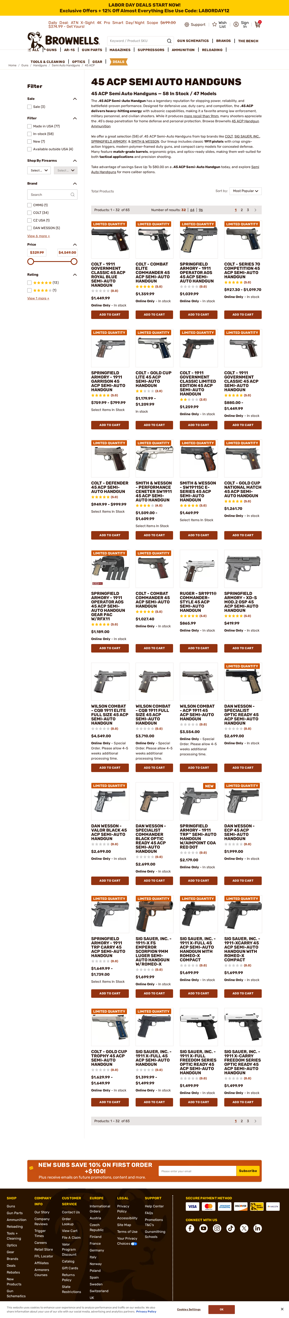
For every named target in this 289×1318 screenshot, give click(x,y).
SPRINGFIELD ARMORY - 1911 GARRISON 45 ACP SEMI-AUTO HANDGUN (108, 381)
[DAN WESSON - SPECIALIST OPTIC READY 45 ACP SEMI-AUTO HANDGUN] (243, 682)
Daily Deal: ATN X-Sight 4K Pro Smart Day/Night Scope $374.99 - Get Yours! (112, 24)
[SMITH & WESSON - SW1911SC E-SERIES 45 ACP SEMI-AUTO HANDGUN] (199, 459)
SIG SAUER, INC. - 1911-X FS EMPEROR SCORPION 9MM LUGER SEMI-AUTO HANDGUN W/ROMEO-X (154, 951)
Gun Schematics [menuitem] (193, 41)
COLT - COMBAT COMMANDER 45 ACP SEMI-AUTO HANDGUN (153, 599)
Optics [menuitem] (78, 62)
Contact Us (71, 1212)
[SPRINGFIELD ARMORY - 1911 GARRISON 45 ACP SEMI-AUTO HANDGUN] (110, 348)
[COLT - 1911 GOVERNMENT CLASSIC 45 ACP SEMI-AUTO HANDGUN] (243, 348)
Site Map (124, 1225)
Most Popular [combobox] (243, 191)
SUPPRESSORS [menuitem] (151, 50)
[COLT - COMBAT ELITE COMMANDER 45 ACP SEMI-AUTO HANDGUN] (155, 240)
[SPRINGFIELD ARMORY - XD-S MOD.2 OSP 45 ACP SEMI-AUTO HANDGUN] (243, 569)
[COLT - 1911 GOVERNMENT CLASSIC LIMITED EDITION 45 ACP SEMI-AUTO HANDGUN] (199, 348)
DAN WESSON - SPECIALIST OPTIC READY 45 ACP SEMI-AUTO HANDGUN (241, 714)
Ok (221, 1309)
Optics (12, 1245)
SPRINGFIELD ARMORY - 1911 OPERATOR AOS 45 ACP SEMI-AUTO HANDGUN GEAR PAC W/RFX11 (108, 606)
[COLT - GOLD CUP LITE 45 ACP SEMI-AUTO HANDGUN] (155, 348)
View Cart (69, 1231)
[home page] (63, 41)
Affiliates (41, 1263)
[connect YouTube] (203, 1228)
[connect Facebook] (190, 1228)
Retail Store (43, 1249)
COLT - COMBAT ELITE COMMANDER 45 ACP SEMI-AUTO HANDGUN (153, 272)
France (95, 1243)
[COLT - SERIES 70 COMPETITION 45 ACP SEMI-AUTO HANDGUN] (243, 240)
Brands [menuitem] (223, 41)
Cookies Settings (189, 1309)
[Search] (169, 40)
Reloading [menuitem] (212, 50)
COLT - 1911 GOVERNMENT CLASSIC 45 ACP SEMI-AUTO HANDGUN (241, 381)
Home (12, 65)
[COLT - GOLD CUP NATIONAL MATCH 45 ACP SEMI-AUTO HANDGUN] (243, 459)
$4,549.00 (67, 253)
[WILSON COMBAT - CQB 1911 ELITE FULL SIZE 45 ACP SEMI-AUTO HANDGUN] (110, 682)
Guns (11, 1206)
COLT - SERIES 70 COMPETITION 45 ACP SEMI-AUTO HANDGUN (242, 270)
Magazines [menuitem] (120, 50)
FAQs (149, 1213)
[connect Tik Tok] (230, 1228)
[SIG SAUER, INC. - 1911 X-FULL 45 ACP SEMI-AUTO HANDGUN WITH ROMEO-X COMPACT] (199, 914)
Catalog (68, 1261)
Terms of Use (127, 1232)
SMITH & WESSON (145, 141)
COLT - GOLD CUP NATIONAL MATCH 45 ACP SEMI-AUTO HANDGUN (242, 489)
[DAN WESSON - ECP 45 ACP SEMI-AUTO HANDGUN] (243, 801)
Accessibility (127, 1218)
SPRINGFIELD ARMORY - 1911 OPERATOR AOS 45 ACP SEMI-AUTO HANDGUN (197, 272)
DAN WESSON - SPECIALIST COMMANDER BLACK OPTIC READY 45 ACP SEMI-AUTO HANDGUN (151, 838)
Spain (94, 1277)
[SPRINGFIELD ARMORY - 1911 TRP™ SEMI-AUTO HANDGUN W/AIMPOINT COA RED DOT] (199, 801)
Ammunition (16, 1220)
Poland (95, 1271)
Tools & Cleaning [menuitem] (48, 62)
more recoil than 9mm (201, 116)
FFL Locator (43, 1256)
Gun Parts (15, 1213)
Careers (40, 1243)
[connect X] (244, 1228)
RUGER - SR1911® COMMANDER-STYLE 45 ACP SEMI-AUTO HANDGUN (198, 601)
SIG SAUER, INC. (247, 136)
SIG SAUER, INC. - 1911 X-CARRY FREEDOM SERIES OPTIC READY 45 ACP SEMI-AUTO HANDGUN (242, 1062)
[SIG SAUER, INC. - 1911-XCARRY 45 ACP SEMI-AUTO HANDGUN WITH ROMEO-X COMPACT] (243, 914)
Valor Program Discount (69, 1249)
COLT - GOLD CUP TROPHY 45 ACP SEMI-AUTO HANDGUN (109, 1057)
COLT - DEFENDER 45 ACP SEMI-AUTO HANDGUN (109, 487)
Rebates (13, 1272)
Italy (93, 1257)
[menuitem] (35, 50)
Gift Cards (70, 1268)
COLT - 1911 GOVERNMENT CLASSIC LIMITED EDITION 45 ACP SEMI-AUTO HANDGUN (198, 383)
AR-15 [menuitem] (69, 50)
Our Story (42, 1212)
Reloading (15, 1227)
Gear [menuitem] (97, 62)
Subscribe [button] (248, 1171)
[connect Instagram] (217, 1228)
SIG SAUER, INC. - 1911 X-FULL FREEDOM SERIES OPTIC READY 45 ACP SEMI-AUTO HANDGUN (198, 1062)
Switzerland (99, 1291)
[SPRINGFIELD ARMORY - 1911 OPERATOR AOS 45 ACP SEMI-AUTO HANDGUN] (199, 240)
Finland (96, 1237)
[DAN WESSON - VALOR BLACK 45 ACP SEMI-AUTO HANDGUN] (110, 801)
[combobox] (39, 170)
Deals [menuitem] (119, 62)
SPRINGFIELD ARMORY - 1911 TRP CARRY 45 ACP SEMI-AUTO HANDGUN (108, 947)
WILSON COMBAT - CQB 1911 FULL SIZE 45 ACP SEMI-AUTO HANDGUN (153, 714)
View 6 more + (38, 236)
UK (92, 1298)
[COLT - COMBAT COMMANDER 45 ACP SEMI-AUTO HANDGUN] (155, 569)
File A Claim (71, 1238)
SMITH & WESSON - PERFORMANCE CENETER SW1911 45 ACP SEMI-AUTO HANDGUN (154, 491)
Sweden (96, 1284)
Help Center (154, 1206)
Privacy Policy (146, 1311)
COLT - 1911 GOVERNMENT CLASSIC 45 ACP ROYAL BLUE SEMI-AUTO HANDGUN (108, 274)
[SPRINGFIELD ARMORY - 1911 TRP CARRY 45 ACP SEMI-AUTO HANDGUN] (110, 914)
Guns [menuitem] (52, 50)
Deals (11, 1266)
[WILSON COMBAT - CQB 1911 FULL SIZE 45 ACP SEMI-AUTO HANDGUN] (155, 682)
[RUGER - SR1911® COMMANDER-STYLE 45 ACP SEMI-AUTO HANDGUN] (199, 569)
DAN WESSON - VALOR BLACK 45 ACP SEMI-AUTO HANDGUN (109, 832)
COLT (229, 136)
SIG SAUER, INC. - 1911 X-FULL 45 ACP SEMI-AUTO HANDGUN (154, 1057)
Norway (96, 1264)
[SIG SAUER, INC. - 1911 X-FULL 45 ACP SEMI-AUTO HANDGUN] (155, 1027)
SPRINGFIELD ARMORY (109, 141)
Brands (12, 1259)
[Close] (282, 1309)
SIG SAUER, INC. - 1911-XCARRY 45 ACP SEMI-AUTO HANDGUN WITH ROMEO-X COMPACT (242, 949)
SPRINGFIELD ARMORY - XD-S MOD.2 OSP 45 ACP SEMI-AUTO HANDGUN (241, 601)
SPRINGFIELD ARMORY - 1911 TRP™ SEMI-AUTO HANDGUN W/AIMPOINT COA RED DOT (198, 836)
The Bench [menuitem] (248, 41)
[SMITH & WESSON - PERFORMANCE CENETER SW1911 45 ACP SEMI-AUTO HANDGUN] (155, 459)
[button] (241, 24)
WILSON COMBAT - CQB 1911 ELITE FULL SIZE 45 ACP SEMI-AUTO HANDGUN (109, 714)
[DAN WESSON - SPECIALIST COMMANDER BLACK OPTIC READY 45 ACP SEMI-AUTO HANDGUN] (155, 801)
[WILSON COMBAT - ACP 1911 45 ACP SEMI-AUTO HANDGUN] (199, 682)
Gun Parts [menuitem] (92, 50)
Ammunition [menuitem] (183, 50)
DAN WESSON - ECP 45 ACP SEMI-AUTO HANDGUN (239, 832)
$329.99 (37, 253)
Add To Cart (110, 314)
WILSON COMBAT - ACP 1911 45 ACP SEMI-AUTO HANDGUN (197, 712)
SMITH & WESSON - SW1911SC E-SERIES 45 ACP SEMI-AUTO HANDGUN (198, 491)
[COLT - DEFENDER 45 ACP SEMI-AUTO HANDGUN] (110, 459)
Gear (10, 1252)
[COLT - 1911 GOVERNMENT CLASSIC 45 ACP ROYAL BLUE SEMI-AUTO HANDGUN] (110, 240)
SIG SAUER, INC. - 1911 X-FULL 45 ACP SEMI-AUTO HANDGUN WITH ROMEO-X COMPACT (198, 949)
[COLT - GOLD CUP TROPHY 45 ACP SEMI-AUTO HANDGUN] (110, 1027)
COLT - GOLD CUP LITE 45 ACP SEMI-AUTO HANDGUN (154, 379)
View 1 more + (38, 298)
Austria (95, 1218)
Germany (97, 1250)
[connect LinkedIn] (257, 1228)
